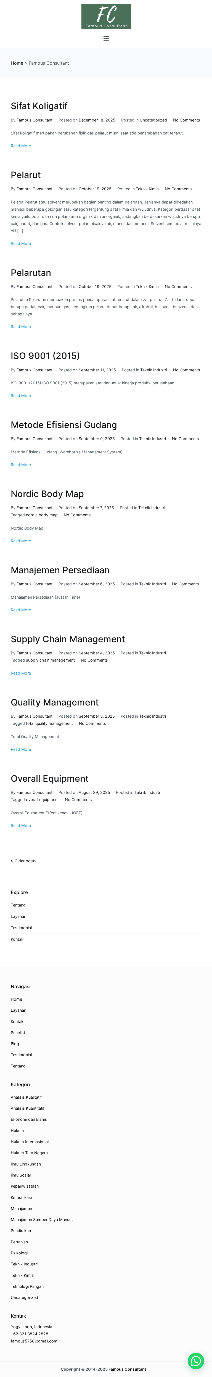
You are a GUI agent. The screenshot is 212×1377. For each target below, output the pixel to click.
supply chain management (50, 660)
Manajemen (21, 1208)
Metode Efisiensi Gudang (64, 424)
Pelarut (26, 175)
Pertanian (19, 1241)
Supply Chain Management (68, 639)
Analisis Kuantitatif (27, 1108)
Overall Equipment (50, 778)
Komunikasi (21, 1197)
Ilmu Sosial (21, 1175)
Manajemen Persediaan (60, 570)
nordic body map (42, 514)
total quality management (49, 723)
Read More (21, 145)
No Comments (186, 120)
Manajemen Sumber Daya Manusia (43, 1219)
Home (16, 999)
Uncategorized (153, 120)
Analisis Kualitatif (26, 1097)
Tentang (18, 905)
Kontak (17, 939)
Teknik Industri (153, 370)
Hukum (17, 1130)
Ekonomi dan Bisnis (29, 1119)
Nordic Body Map (47, 493)
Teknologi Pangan (27, 1286)
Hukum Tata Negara (29, 1152)
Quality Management (55, 702)
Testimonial (21, 927)
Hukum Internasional (30, 1141)
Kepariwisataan (25, 1186)
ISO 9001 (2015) (45, 355)
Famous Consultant (34, 120)
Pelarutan (31, 272)
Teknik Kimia (147, 188)
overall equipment (42, 799)
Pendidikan (21, 1230)
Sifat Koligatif (39, 106)
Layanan (18, 916)
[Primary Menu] (106, 38)
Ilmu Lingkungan (26, 1164)
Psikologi (19, 1253)
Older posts (25, 860)
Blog (15, 1043)
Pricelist (18, 1032)
